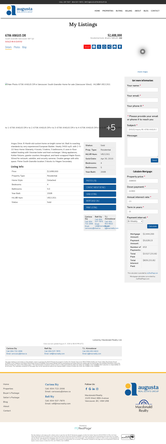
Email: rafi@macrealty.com (102, 225)
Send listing (91, 194)
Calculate (153, 226)
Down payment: (135, 186)
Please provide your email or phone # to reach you (142, 118)
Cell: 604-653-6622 (109, 223)
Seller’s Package (11, 397)
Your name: (133, 85)
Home (97, 11)
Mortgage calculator (101, 200)
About (6, 406)
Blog (146, 11)
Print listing (91, 207)
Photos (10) (91, 180)
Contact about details (95, 187)
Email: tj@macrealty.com (111, 227)
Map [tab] (24, 47)
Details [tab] (8, 47)
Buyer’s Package (11, 393)
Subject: (131, 125)
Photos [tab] (17, 47)
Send (154, 160)
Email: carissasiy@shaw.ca (92, 227)
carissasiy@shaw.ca (61, 391)
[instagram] (97, 389)
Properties (8, 388)
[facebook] (87, 389)
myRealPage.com (152, 273)
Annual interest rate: (138, 197)
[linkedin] (94, 389)
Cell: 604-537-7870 (99, 220)
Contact (155, 11)
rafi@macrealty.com (61, 403)
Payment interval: (136, 217)
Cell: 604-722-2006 (89, 223)
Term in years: (134, 207)
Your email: (133, 95)
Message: (132, 135)
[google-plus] (90, 389)
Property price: (135, 176)
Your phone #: (134, 106)
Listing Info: (17, 166)
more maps (143, 71)
